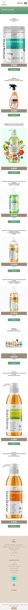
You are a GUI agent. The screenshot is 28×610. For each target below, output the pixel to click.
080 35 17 (15, 550)
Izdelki (6, 11)
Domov (2, 11)
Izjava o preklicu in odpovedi (14, 566)
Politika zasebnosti (14, 568)
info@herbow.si (15, 552)
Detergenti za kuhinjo (11, 11)
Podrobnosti (14, 69)
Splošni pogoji (14, 564)
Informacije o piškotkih (14, 570)
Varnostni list (14, 572)
